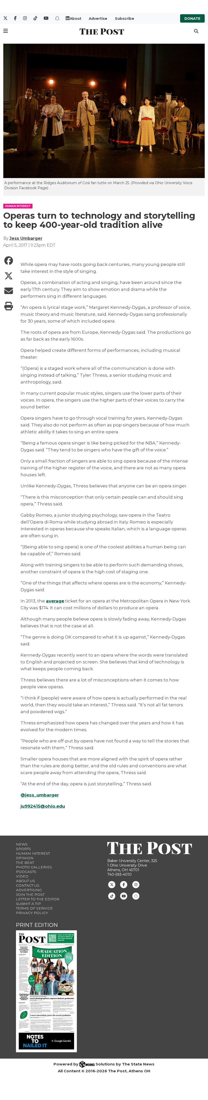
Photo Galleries (34, 867)
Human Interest (33, 853)
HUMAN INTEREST (18, 206)
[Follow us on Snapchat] (135, 895)
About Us (25, 881)
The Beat (25, 862)
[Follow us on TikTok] (111, 895)
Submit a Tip (28, 903)
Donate (192, 19)
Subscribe (124, 19)
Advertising (29, 890)
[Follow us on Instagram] (135, 884)
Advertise (98, 19)
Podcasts (26, 871)
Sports (23, 849)
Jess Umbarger (25, 238)
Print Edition (37, 925)
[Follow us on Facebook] (123, 884)
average (55, 600)
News (22, 844)
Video (22, 876)
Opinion (24, 858)
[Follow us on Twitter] (111, 884)
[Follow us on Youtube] (123, 895)
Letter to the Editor (37, 899)
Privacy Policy (32, 913)
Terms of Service (34, 908)
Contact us (27, 885)
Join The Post (30, 894)
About (75, 19)
